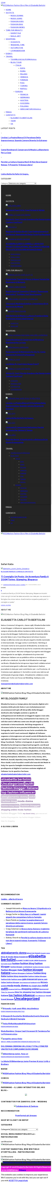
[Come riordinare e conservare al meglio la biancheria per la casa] (26, 335)
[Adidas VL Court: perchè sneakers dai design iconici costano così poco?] (18, 215)
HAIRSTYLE (16, 33)
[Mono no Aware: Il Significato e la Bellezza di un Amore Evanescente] (11, 435)
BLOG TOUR (16, 62)
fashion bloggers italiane (22, 973)
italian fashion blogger (10, 982)
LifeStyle (21, 1011)
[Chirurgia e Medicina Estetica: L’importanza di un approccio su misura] (22, 299)
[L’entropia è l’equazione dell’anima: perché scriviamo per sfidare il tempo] (10, 423)
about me (31, 953)
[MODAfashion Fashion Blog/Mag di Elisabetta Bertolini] (23, 5)
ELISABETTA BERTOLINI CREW (27, 960)
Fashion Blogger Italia (11, 813)
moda (20, 810)
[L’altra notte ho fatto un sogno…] (10, 413)
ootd (32, 796)
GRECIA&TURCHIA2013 (30, 109)
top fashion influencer (18, 792)
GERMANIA (25, 97)
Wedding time (18, 45)
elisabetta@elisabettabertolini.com (15, 774)
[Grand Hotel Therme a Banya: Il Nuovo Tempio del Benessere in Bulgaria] (19, 275)
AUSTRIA (24, 100)
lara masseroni (25, 982)
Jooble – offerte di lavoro (12, 899)
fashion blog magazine (9, 817)
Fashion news (18, 27)
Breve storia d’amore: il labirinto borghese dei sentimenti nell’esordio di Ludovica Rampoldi (27, 932)
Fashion (4, 1026)
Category (4, 183)
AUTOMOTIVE (17, 48)
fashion (27, 810)
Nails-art (16, 36)
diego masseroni (20, 957)
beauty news (45, 953)
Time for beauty (14, 30)
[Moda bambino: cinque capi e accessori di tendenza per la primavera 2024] (18, 1024)
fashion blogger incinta (41, 967)
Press (9, 112)
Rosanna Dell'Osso (14, 989)
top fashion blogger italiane (30, 817)
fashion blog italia (10, 806)
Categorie (5, 1129)
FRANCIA (24, 94)
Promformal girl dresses (26, 1116)
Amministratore (9, 584)
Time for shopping (7, 992)
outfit (30, 783)
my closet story (29, 813)
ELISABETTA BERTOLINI (21, 118)
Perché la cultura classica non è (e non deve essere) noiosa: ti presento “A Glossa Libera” (28, 940)
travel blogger (7, 999)
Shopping (10, 39)
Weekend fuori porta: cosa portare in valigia (25, 210)
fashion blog (9, 801)
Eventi (9, 53)
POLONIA (24, 106)
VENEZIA (24, 77)
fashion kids (6, 979)
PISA (22, 83)
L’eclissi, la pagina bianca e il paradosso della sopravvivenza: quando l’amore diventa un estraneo (26, 406)
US (12, 124)
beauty (38, 953)
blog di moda (7, 957)
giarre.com (42, 979)
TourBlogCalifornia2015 (24, 59)
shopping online (9, 810)
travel (48, 995)
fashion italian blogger (37, 976)
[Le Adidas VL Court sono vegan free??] (13, 359)
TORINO (24, 86)
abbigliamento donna (14, 796)
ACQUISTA (15, 42)
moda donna (25, 801)
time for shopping (8, 821)
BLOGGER (4, 571)
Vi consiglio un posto (23, 571)
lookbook (34, 982)
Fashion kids (17, 21)
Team (13, 121)
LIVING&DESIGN (18, 51)
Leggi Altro (6, 605)
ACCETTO (13, 1181)
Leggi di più (23, 1181)
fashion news (16, 979)
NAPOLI (23, 88)
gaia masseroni (41, 813)
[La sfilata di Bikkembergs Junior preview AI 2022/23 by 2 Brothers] (14, 1054)
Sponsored (43, 989)
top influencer (40, 995)
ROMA (23, 71)
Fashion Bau (17, 24)
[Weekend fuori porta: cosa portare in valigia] (13, 206)
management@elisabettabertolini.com (17, 684)
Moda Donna (17, 15)
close (3, 2)
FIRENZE (24, 80)
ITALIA (18, 65)
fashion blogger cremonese (21, 967)
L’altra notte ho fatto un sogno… (15, 174)
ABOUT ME (5, 1041)
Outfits (10, 13)
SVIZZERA (25, 103)
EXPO (22, 68)
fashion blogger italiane (19, 788)
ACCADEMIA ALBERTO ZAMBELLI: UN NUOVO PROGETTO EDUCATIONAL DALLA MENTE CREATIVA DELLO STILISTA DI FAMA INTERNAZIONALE (27, 247)
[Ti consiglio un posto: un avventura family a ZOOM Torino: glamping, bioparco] (15, 569)
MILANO (23, 74)
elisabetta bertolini (16, 779)
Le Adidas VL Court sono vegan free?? (22, 364)
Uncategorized (12, 783)
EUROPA (19, 91)
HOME (8, 10)
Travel (9, 56)
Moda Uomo (16, 18)
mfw (38, 982)
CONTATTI (10, 115)
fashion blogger (30, 805)
